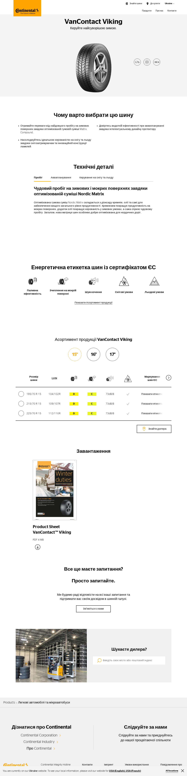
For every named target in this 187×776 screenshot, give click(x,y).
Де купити (155, 3)
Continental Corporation (39, 735)
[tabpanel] (93, 199)
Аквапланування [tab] (61, 177)
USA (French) (133, 771)
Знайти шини (136, 3)
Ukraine (168, 3)
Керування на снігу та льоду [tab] (96, 177)
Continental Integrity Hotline (55, 765)
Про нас (159, 11)
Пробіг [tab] (38, 177)
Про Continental (39, 748)
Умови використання (137, 765)
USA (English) (117, 771)
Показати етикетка (152, 394)
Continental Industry (39, 742)
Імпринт (108, 765)
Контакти (171, 11)
